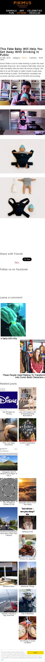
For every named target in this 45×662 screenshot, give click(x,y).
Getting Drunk (27, 532)
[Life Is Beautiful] (27, 612)
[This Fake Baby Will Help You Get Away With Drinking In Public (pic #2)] (22, 134)
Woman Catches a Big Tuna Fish (9, 614)
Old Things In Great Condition (27, 642)
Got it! (35, 653)
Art (22, 10)
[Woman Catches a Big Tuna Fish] (9, 612)
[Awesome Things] (27, 584)
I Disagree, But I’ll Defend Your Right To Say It (8, 473)
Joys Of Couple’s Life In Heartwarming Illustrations (27, 413)
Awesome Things (27, 586)
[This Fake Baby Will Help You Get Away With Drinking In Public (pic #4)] (22, 217)
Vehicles (34, 13)
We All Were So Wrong (9, 413)
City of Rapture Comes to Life (9, 503)
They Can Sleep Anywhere (8, 444)
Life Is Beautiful (27, 613)
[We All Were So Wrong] (9, 410)
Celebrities (34, 10)
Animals (11, 10)
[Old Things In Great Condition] (27, 639)
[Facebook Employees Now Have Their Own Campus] (9, 530)
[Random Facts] (9, 584)
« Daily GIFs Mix (9, 338)
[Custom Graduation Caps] (27, 441)
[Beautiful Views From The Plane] (27, 501)
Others (21, 13)
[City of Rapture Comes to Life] (9, 501)
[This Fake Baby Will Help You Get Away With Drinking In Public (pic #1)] (22, 105)
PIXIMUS (23, 2)
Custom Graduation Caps (27, 444)
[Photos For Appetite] (27, 557)
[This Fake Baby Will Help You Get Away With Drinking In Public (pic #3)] (22, 173)
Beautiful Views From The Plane (27, 503)
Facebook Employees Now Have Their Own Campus (8, 533)
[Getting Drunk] (27, 530)
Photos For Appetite (28, 559)
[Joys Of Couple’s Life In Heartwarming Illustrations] (27, 410)
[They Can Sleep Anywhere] (9, 441)
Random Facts (8, 586)
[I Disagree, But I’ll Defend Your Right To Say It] (9, 470)
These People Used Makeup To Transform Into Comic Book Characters (24, 376)
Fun (11, 13)
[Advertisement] (22, 30)
